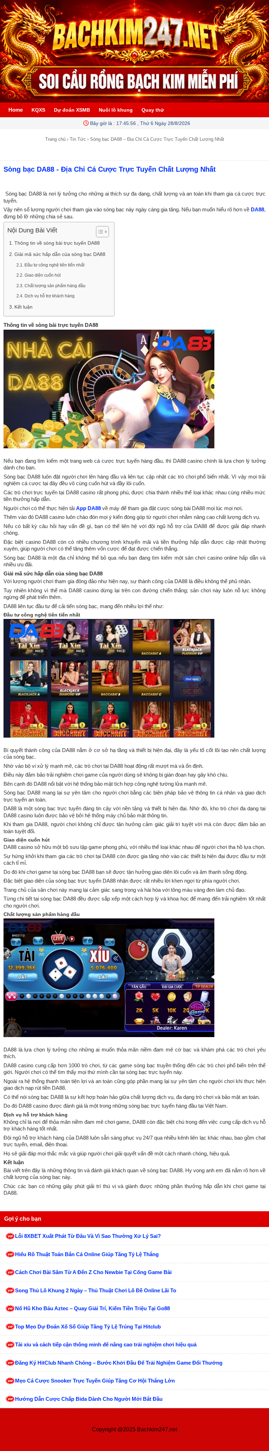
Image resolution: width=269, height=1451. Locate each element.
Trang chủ (55, 139)
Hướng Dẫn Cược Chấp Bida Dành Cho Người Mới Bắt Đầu (89, 1399)
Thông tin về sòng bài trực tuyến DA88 (57, 243)
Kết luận (23, 307)
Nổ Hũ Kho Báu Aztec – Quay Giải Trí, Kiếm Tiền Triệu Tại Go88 (92, 1308)
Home (15, 110)
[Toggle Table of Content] (99, 232)
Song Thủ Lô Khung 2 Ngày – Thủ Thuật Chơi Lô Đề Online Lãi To (95, 1290)
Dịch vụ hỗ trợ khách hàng (50, 296)
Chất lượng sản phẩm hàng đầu (55, 285)
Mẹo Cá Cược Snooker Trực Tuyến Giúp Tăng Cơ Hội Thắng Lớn (95, 1381)
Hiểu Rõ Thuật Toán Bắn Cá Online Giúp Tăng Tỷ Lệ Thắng (87, 1254)
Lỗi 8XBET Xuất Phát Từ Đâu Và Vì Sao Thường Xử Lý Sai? (88, 1236)
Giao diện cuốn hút (43, 275)
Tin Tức (78, 139)
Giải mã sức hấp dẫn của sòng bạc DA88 (59, 254)
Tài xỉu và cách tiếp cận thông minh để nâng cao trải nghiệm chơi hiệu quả (105, 1344)
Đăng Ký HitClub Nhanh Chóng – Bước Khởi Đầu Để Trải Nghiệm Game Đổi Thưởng (118, 1363)
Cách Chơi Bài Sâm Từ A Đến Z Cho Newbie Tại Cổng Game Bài (93, 1272)
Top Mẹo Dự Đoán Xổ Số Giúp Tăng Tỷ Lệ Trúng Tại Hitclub (88, 1327)
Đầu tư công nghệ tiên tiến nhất (54, 265)
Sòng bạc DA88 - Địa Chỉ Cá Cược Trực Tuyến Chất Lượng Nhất (110, 169)
